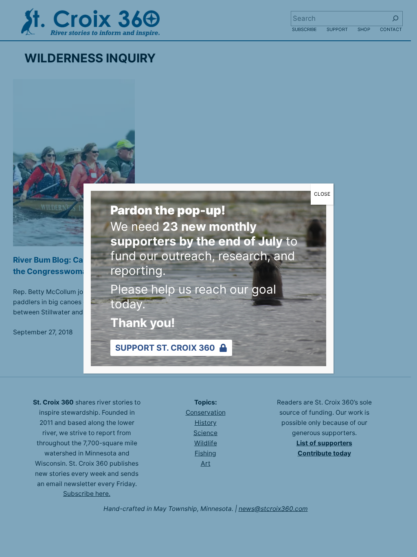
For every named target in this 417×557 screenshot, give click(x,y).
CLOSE (322, 194)
